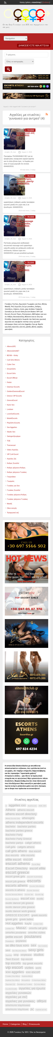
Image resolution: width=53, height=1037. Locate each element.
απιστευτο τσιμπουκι (17, 1009)
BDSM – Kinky (12, 355)
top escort (26, 959)
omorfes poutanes (16, 932)
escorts (34, 881)
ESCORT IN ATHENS (34, 877)
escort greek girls (15, 876)
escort (27, 859)
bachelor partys (14, 842)
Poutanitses (10, 941)
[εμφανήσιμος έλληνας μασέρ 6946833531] (14, 195)
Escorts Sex (29, 894)
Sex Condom (42, 946)
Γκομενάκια (11, 477)
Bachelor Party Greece (18, 838)
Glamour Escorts (13, 387)
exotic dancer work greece (20, 911)
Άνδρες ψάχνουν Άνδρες (16, 468)
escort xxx (28, 898)
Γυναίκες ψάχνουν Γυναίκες (17, 499)
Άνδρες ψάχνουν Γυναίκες (17, 472)
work (38, 968)
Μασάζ (9, 504)
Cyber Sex (11, 364)
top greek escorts (32, 963)
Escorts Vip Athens (12, 899)
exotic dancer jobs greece (20, 907)
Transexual (11, 445)
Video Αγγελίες (12, 450)
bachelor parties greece (19, 830)
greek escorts (39, 915)
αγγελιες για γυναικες (20, 1001)
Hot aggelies (14, 923)
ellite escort (13, 859)
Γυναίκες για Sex (13, 486)
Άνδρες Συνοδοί (13, 463)
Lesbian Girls (38, 924)
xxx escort (33, 972)
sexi (8, 950)
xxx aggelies (15, 972)
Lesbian (10, 409)
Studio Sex (11, 432)
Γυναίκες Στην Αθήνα (13, 976)
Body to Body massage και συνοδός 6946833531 (25, 221)
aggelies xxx (17, 805)
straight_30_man (10, 152)
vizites (29, 967)
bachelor (10, 826)
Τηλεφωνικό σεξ (13, 513)
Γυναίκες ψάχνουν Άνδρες (17, 495)
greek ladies (26, 919)
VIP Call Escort (12, 454)
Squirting (9, 955)
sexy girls (36, 950)
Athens (10, 810)
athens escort (25, 809)
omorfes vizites (36, 932)
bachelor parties (27, 826)
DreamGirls (11, 369)
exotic (40, 898)
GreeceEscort (12, 400)
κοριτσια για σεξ (41, 1009)
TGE (8, 441)
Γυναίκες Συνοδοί (13, 490)
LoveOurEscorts (13, 414)
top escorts (13, 963)
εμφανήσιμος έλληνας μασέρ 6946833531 (25, 181)
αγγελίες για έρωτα (32, 988)
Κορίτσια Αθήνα (27, 976)
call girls (10, 846)
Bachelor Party (14, 834)
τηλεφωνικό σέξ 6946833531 (25, 134)
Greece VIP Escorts (14, 396)
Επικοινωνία (34, 1024)
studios (39, 954)
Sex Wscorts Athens (19, 951)
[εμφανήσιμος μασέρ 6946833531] (14, 281)
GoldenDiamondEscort (15, 391)
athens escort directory (21, 814)
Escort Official (12, 378)
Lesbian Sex (10, 928)
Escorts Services (33, 890)
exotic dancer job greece (19, 903)
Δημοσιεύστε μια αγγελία (34, 45)
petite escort (14, 937)
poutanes (32, 936)
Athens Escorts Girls (13, 818)
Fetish (9, 382)
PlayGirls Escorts (13, 423)
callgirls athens (26, 847)
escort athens (18, 863)
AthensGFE (11, 346)
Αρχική (5, 106)
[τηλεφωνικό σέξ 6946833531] (14, 149)
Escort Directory (17, 868)
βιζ (32, 1009)
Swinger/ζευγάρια (13, 436)
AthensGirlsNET (13, 351)
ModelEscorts (12, 418)
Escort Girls (11, 373)
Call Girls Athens (13, 360)
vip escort (14, 967)
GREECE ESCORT (17, 915)
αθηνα (41, 1001)
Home (5, 1024)
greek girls (11, 919)
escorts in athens (15, 890)
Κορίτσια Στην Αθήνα (13, 980)
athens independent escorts (24, 822)
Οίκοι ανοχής (12, 508)
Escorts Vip (39, 894)
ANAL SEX (42, 806)
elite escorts (27, 855)
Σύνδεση (46, 2)
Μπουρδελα (26, 980)
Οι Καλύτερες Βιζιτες (39, 980)
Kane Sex (10, 405)
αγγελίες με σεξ (16, 997)
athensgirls (28, 818)
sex (33, 945)
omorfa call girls (38, 928)
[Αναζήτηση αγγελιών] (8, 69)
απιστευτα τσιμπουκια (18, 1005)
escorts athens (17, 885)
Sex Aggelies (12, 427)
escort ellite (37, 868)
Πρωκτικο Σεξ (10, 984)
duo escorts (12, 855)
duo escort (35, 851)
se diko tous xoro (17, 945)
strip (16, 954)
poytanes (21, 941)
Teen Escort (12, 959)
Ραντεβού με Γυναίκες (24, 984)
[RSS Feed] (5, 2)
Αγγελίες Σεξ (11, 459)
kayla (28, 923)
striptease (26, 954)
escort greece (17, 872)
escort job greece (15, 881)
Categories (15, 1024)
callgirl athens (33, 842)
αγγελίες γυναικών (18, 993)
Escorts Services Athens (14, 894)
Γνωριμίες (10, 481)
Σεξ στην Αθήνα (39, 984)
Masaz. (21, 928)
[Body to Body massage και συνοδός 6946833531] (14, 236)
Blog (25, 1024)
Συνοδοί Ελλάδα (11, 989)
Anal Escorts (32, 806)
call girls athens (16, 851)
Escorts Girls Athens (37, 886)
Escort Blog (36, 864)
